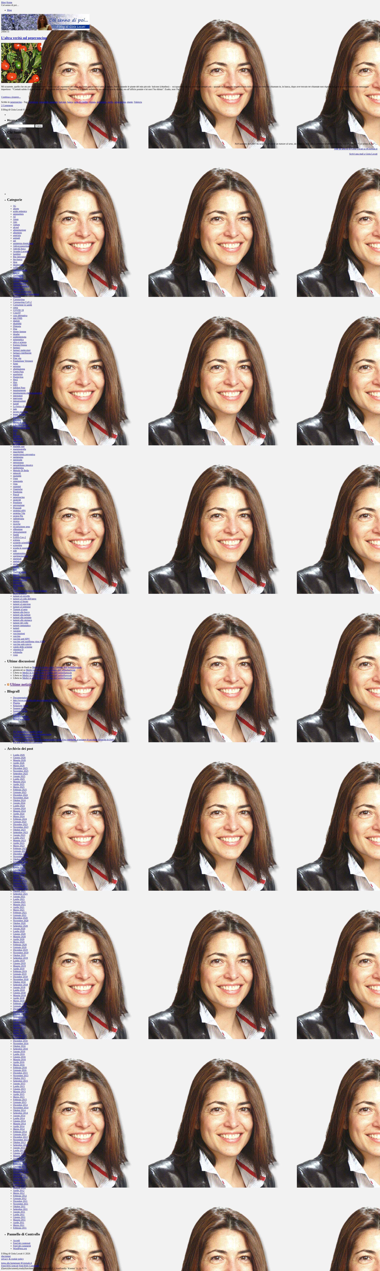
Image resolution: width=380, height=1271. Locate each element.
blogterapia (18, 264)
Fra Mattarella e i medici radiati (27, 731)
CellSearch (18, 278)
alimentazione (19, 230)
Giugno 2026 (19, 757)
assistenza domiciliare (23, 243)
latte (15, 409)
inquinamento (19, 390)
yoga (15, 655)
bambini (17, 254)
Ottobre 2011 (19, 1206)
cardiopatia (18, 275)
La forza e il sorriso (22, 406)
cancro (16, 273)
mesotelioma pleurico (23, 465)
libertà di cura (19, 422)
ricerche (16, 524)
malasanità (18, 441)
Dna (15, 329)
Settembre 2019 (20, 958)
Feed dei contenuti (21, 1243)
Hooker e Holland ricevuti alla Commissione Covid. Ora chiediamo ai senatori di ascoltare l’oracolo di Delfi (63, 739)
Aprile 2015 (18, 1094)
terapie (16, 574)
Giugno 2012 (19, 1185)
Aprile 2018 (18, 998)
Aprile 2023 (18, 843)
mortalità (17, 476)
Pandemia (17, 492)
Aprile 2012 (18, 1190)
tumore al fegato (20, 601)
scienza (16, 540)
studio (16, 566)
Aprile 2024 (18, 813)
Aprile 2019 (18, 968)
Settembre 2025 (20, 773)
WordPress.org (20, 1248)
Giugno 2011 (19, 1217)
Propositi (17, 508)
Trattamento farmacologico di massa (30, 590)
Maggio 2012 (19, 1188)
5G (14, 206)
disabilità (17, 323)
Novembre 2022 (20, 856)
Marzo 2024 (18, 816)
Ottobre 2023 (19, 829)
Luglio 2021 (19, 899)
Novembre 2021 (20, 888)
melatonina (18, 457)
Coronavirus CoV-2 (22, 302)
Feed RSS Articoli (9, 1265)
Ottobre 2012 (19, 1174)
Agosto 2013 (19, 1147)
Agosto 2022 (19, 864)
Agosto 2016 (19, 1051)
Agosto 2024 (19, 803)
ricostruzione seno (21, 526)
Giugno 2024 (19, 808)
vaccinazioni (19, 633)
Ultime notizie (21, 684)
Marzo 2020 (18, 942)
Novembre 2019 (20, 952)
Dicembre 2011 (20, 1201)
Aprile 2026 (18, 763)
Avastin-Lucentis (21, 251)
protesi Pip (18, 516)
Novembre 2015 (20, 1075)
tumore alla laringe (21, 615)
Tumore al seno (20, 609)
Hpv (15, 382)
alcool (16, 227)
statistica (17, 561)
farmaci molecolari (21, 350)
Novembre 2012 (20, 1172)
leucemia (17, 419)
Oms (15, 484)
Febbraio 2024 (20, 819)
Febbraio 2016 (20, 1067)
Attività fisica (19, 248)
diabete (16, 321)
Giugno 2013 (19, 1153)
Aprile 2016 (18, 1062)
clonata (92, 102)
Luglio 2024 (19, 805)
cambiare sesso (20, 270)
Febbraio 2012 (20, 1196)
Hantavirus (18, 377)
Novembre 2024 (20, 797)
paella (110, 102)
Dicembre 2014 (20, 1105)
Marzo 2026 (18, 765)
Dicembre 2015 (20, 1073)
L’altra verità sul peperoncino (24, 38)
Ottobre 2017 (19, 1014)
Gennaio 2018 (19, 1006)
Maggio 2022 (19, 872)
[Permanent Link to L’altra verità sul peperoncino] (21, 82)
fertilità (16, 355)
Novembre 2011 (20, 1204)
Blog (9, 10)
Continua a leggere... (11, 97)
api (14, 240)
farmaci (16, 347)
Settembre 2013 (20, 1145)
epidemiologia (19, 337)
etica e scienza (19, 342)
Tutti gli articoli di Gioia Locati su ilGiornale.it (355, 149)
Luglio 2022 (19, 867)
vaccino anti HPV (21, 639)
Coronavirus (19, 299)
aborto (16, 208)
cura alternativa (20, 315)
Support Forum (20, 711)
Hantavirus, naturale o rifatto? (27, 737)
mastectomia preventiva (24, 454)
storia (15, 564)
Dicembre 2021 (20, 886)
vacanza (17, 631)
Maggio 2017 (19, 1027)
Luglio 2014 (19, 1118)
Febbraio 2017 (20, 1035)
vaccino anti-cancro (22, 644)
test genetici (18, 585)
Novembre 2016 (20, 1043)
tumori (16, 628)
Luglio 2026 (19, 755)
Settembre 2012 (20, 1177)
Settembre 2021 (20, 894)
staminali (17, 558)
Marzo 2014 (18, 1129)
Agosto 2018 (19, 987)
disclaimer (6, 1256)
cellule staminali (20, 281)
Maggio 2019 (19, 966)
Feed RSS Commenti (29, 1265)
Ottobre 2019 (19, 955)
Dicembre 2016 (20, 1041)
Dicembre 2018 (20, 976)
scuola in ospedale (21, 548)
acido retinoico (20, 211)
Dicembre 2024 (20, 795)
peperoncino (16, 102)
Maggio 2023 (19, 840)
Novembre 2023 (20, 827)
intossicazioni (19, 401)
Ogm (15, 478)
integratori (18, 395)
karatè (16, 403)
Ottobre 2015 (19, 1078)
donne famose (19, 331)
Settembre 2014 (20, 1113)
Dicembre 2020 (20, 918)
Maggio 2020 (19, 936)
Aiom (15, 219)
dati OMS (17, 318)
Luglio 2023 (19, 837)
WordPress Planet (21, 719)
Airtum (16, 224)
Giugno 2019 (19, 963)
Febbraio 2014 (20, 1131)
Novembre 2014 (20, 1107)
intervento (17, 398)
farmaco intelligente (22, 353)
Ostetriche (18, 489)
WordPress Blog (20, 716)
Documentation (20, 697)
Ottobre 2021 (19, 891)
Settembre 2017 (20, 1017)
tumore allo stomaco (22, 620)
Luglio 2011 (18, 1214)
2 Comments (7, 105)
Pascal (16, 494)
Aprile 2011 (18, 1222)
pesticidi (17, 500)
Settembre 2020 (20, 926)
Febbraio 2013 (20, 1163)
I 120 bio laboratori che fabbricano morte (32, 734)
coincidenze (18, 289)
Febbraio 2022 (20, 880)
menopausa (18, 462)
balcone (62, 102)
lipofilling (17, 438)
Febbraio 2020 (20, 944)
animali (16, 238)
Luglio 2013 (19, 1150)
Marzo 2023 (18, 846)
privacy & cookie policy (12, 1259)
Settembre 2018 (20, 984)
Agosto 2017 (19, 1019)
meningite (17, 460)
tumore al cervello (21, 596)
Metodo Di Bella (21, 470)
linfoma (16, 436)
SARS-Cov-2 (19, 537)
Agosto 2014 (19, 1115)
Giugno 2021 (19, 902)
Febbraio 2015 (20, 1099)
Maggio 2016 (19, 1059)
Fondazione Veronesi (23, 361)
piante (130, 102)
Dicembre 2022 (20, 854)
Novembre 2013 (20, 1139)
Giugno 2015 (19, 1089)
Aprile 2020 (18, 939)
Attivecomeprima (21, 246)
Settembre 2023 (20, 832)
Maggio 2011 (19, 1220)
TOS (15, 588)
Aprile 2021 (18, 907)
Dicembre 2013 (20, 1137)
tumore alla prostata (22, 617)
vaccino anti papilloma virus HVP (29, 641)
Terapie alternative (21, 577)
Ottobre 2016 (19, 1046)
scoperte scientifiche (22, 542)
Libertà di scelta (20, 425)
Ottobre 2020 (19, 923)
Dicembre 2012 (20, 1169)
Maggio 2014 (19, 1123)
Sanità (16, 534)
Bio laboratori (19, 256)
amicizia (17, 235)
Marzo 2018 (18, 1000)
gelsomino (101, 102)
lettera (16, 417)
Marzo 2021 (18, 910)
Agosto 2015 (19, 1083)
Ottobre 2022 (19, 859)
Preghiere (17, 502)
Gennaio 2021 (19, 915)
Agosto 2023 (19, 835)
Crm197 (17, 313)
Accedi (16, 1240)
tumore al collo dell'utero (24, 598)
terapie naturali (20, 580)
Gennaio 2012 (19, 1198)
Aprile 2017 (18, 1030)
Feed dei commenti (22, 1246)
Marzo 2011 (18, 1225)
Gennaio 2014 (19, 1134)
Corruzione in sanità (22, 305)
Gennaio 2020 (19, 947)
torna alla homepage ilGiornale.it (16, 1263)
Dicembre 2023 (20, 824)
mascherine (18, 452)
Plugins (16, 703)
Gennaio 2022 (19, 883)
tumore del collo (20, 623)
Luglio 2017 (19, 1022)
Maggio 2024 (19, 811)
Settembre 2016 (20, 1049)
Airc (15, 222)
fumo (15, 363)
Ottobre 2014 (19, 1110)
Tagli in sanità (19, 572)
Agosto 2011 (19, 1212)
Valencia (138, 102)
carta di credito (81, 102)
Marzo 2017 (18, 1033)
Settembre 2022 (20, 862)
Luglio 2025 (19, 779)
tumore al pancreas (22, 604)
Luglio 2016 (19, 1054)
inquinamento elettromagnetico (27, 393)
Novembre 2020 (20, 920)
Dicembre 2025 (20, 768)
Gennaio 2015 (19, 1102)
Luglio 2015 (19, 1086)
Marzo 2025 (18, 787)
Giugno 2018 (19, 992)
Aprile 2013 (18, 1158)
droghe (16, 334)
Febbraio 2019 (20, 971)
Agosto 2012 (19, 1180)
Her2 (15, 379)
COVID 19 (18, 310)
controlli (17, 297)
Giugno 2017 (19, 1025)
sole (15, 550)
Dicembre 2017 (20, 1009)
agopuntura (18, 214)
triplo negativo (20, 593)
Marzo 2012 (18, 1193)
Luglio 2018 (19, 990)
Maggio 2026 (19, 760)
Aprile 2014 (18, 1126)
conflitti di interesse (22, 291)
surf (15, 569)
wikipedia (17, 652)
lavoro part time (20, 411)
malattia (16, 444)
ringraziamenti (19, 532)
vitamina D (18, 649)
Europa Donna (20, 345)
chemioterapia (19, 283)
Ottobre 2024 (19, 800)
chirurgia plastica (21, 286)
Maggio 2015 (19, 1091)
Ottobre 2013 (19, 1142)
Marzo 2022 (18, 878)
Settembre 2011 (20, 1209)
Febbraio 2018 (20, 1003)
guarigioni (18, 374)
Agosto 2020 (19, 928)
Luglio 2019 (19, 960)
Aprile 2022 (18, 875)
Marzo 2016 (18, 1065)
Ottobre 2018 (19, 982)
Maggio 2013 (19, 1155)
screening (17, 545)
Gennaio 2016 (19, 1070)
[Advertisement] (29, 176)
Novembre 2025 (20, 771)
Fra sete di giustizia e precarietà (27, 742)
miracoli (17, 473)
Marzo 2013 (18, 1161)
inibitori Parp (19, 387)
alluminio (17, 232)
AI (14, 216)
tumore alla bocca (21, 612)
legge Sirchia (19, 414)
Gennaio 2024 (19, 821)
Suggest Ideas (19, 708)
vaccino (16, 636)
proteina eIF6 (19, 510)
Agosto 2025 (19, 776)
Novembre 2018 (20, 979)
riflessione (18, 529)
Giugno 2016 (19, 1057)
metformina (18, 468)
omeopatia (18, 481)
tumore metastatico (22, 625)
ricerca (16, 521)
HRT (15, 385)
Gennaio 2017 (19, 1038)
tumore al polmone (22, 607)
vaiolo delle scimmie (22, 647)
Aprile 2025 (18, 784)
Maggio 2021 (19, 904)
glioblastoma (19, 369)
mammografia (19, 449)
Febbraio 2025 (20, 789)
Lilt (14, 433)
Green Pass (18, 371)
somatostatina (19, 553)
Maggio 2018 (19, 995)
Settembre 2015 (20, 1081)
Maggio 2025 (19, 781)
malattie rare (18, 446)
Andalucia (33, 102)
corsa (15, 307)
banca (70, 102)
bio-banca (17, 259)
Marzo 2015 (18, 1097)
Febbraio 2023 (20, 848)
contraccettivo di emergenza (26, 294)
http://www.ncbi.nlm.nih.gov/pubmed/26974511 (35, 700)
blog (15, 262)
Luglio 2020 (19, 931)
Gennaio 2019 (19, 974)
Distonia (17, 326)
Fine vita (17, 358)
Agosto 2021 (19, 896)
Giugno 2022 (19, 870)
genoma (16, 366)
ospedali (17, 486)
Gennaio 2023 (19, 851)
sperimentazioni (20, 556)
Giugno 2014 (19, 1121)
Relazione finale (20, 705)
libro (15, 430)
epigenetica (18, 339)
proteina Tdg (19, 513)
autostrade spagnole (48, 102)
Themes (16, 713)
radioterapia (18, 518)
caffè (15, 267)
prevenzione (18, 505)
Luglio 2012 (19, 1182)
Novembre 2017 (20, 1011)
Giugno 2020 (19, 934)
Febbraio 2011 (20, 1228)
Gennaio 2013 (19, 1166)
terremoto (17, 582)
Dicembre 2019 (20, 950)
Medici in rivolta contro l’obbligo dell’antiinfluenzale (57, 667)
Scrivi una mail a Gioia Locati (363, 154)
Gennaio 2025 (19, 792)
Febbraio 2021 (20, 912)
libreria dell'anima (21, 427)
